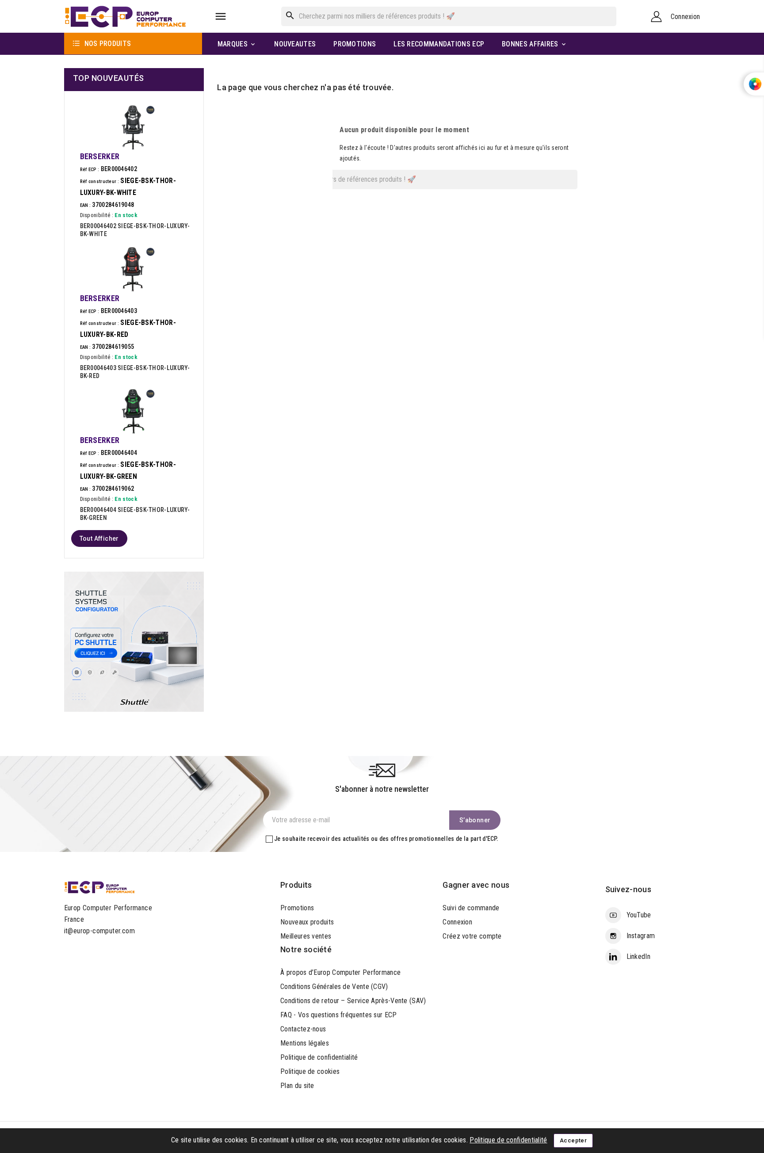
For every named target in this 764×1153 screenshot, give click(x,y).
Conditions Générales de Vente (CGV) (334, 986)
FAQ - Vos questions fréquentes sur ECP (338, 1015)
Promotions (297, 908)
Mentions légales (304, 1043)
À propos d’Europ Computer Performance (340, 972)
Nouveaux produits (307, 922)
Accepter (573, 1140)
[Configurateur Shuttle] (134, 641)
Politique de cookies (310, 1071)
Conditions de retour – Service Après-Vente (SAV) (353, 1000)
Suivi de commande (471, 908)
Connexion (457, 922)
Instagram (640, 936)
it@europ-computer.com (99, 931)
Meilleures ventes (305, 936)
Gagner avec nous (476, 885)
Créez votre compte (472, 936)
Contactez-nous (303, 1029)
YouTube (638, 915)
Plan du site (297, 1085)
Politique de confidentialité (319, 1057)
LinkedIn (638, 956)
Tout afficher (99, 538)
